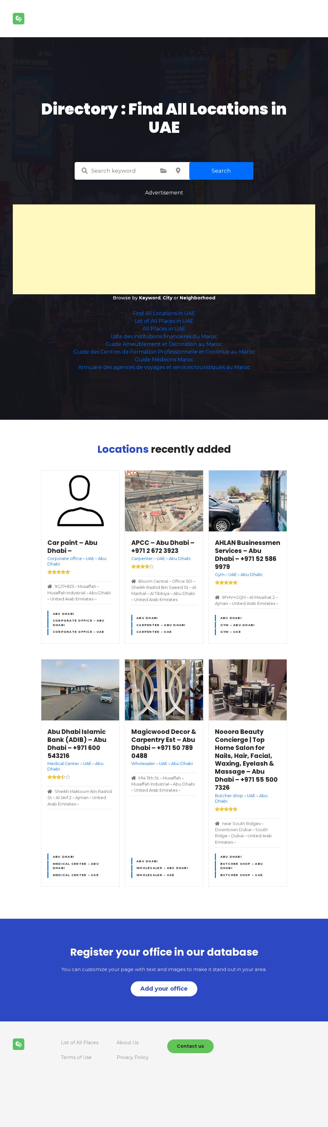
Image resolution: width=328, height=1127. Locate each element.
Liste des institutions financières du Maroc (164, 336)
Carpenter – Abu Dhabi (160, 625)
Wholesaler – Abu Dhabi (162, 868)
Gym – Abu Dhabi (237, 625)
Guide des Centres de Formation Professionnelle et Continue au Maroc (164, 352)
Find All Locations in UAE (164, 313)
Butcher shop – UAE (241, 875)
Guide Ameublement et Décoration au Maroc (164, 344)
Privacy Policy (133, 1057)
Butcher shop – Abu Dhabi (241, 866)
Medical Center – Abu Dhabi (76, 866)
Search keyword (84, 171)
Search (221, 171)
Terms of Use (76, 1057)
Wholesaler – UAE (155, 875)
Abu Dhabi (63, 613)
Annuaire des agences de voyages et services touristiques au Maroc (164, 367)
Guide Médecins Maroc (164, 360)
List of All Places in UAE (164, 321)
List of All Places (79, 1042)
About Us (127, 1042)
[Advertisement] (164, 249)
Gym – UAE (230, 631)
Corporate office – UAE (78, 631)
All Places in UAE (164, 329)
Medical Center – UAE (76, 875)
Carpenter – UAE (154, 631)
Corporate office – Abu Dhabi (79, 622)
